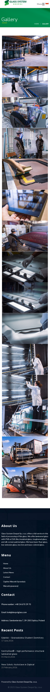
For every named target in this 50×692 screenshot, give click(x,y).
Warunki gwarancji (10, 586)
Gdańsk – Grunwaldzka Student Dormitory (22, 637)
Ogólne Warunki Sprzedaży (14, 581)
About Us (7, 568)
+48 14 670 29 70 (23, 604)
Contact (6, 577)
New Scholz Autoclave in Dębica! (17, 664)
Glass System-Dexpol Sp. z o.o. (24, 682)
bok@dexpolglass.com (17, 612)
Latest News (8, 572)
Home (36, 24)
